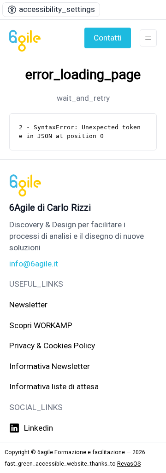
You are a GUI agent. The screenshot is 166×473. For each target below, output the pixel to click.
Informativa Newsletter (49, 366)
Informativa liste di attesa (54, 386)
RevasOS (129, 463)
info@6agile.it (33, 263)
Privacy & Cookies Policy (52, 345)
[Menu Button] (148, 37)
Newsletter (28, 304)
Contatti (108, 37)
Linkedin (38, 428)
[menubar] (51, 9)
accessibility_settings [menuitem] (57, 9)
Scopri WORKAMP (40, 325)
